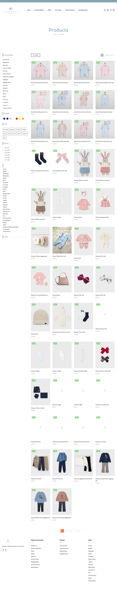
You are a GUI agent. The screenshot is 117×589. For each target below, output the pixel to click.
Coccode (5, 184)
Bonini (4, 178)
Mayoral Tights (57, 217)
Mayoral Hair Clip (79, 295)
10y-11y (25, 133)
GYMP (5, 196)
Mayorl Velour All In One (59, 256)
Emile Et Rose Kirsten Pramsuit (39, 82)
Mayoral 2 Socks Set (79, 332)
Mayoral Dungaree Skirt (102, 217)
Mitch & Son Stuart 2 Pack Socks (40, 170)
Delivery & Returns (36, 551)
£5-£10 (7, 147)
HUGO (5, 198)
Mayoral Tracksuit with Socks (39, 295)
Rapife (4, 222)
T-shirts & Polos (7, 108)
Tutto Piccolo (6, 231)
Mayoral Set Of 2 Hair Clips (103, 371)
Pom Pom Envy (7, 218)
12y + (4, 137)
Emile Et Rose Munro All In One (82, 112)
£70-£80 (7, 160)
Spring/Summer (83, 10)
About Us (33, 559)
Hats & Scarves (7, 73)
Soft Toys (5, 99)
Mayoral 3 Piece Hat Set (37, 408)
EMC (4, 191)
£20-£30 (7, 152)
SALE (49, 10)
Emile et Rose (6, 193)
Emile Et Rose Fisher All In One (104, 141)
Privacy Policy (35, 562)
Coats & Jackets (7, 68)
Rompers (5, 88)
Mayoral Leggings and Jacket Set (83, 482)
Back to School (70, 10)
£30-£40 (7, 155)
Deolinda (5, 187)
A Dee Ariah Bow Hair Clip (60, 170)
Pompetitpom (7, 220)
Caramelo (5, 182)
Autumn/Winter (39, 10)
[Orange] (23, 119)
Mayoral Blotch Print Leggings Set (40, 521)
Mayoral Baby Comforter (81, 180)
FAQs (32, 554)
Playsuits (5, 85)
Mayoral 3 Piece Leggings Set (39, 256)
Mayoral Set (77, 258)
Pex (4, 216)
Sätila (89, 581)
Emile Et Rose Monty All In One (39, 141)
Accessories (6, 59)
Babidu (5, 171)
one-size (5, 129)
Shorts (4, 94)
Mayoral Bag (56, 295)
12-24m (24, 129)
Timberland (6, 229)
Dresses (5, 71)
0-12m (18, 129)
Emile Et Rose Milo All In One (60, 112)
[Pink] (10, 119)
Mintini (5, 207)
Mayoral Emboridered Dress (60, 445)
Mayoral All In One (101, 256)
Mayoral (5, 204)
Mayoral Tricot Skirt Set (102, 408)
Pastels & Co (6, 211)
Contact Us (34, 549)
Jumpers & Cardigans (8, 76)
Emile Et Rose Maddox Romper (104, 112)
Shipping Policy (35, 565)
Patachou (5, 213)
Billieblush (6, 173)
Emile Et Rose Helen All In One (82, 141)
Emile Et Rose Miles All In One (61, 141)
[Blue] (4, 119)
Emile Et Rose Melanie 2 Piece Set (105, 82)
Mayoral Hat (34, 334)
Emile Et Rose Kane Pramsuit (60, 82)
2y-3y (4, 133)
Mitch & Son (6, 209)
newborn (12, 129)
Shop (28, 10)
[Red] (17, 119)
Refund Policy (63, 554)
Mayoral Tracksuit (101, 445)
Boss (4, 180)
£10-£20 (7, 150)
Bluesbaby (6, 176)
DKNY (5, 189)
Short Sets (5, 91)
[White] (14, 119)
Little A (5, 202)
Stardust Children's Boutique (10, 227)
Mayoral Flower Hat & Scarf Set (61, 332)
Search (33, 557)
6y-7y (14, 133)
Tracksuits (5, 102)
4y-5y (9, 133)
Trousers (5, 105)
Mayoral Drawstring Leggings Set (62, 521)
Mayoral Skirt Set (36, 445)
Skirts (4, 96)
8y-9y (19, 133)
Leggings (5, 79)
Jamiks (5, 200)
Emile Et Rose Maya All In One (39, 112)
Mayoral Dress (78, 217)
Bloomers (5, 65)
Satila (4, 224)
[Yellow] (20, 119)
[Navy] (7, 119)
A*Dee (4, 169)
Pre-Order (58, 10)
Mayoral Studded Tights (80, 371)
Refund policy (34, 570)
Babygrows (6, 62)
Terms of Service (35, 568)
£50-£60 (7, 157)
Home (55, 34)
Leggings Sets (6, 82)
